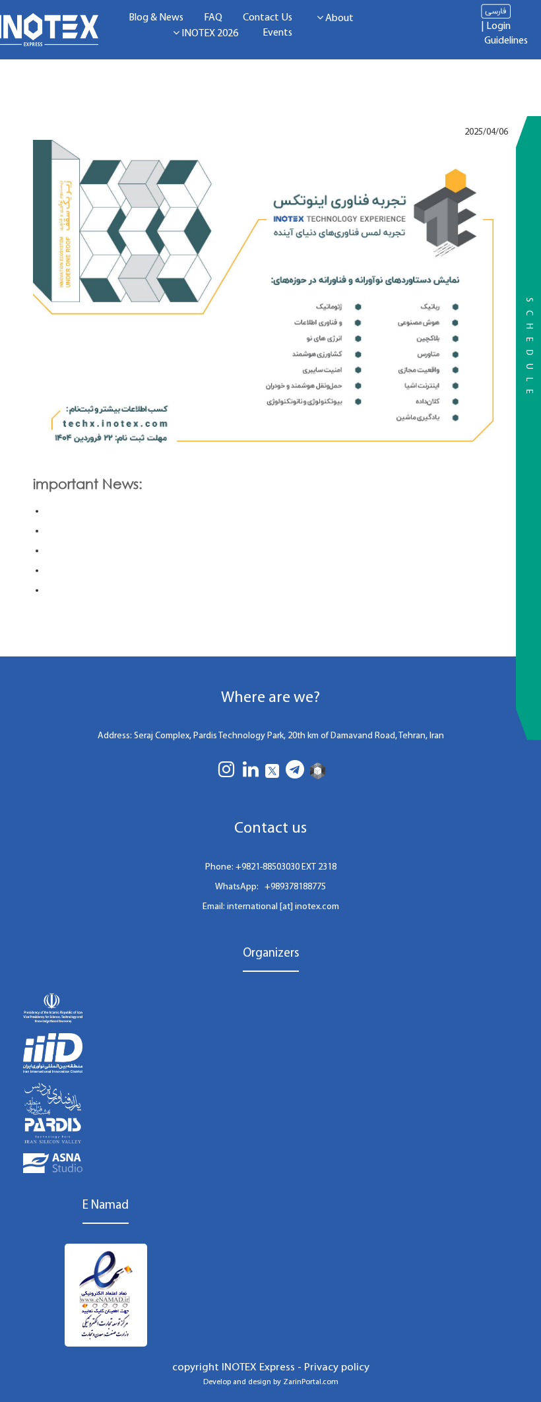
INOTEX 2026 (208, 33)
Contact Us (267, 18)
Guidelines (506, 41)
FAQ (213, 18)
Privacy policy (336, 1367)
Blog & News (156, 18)
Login (498, 26)
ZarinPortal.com (310, 1382)
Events (277, 33)
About (338, 18)
